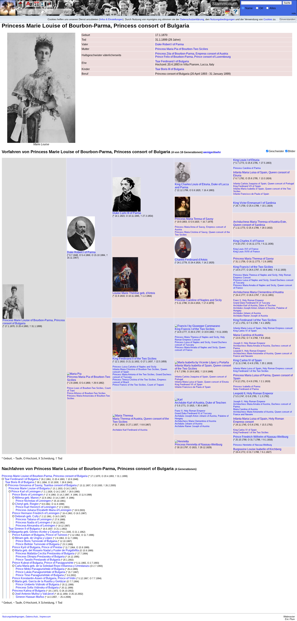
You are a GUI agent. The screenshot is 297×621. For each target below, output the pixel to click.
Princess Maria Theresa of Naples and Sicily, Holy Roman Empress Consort (200, 338)
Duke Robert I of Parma (169, 44)
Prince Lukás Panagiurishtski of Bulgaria (40, 572)
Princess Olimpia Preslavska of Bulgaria (40, 556)
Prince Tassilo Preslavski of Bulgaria (38, 559)
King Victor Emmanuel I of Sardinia (254, 202)
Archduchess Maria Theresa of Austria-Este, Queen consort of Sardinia (260, 223)
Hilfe (294, 13)
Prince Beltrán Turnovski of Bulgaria (37, 544)
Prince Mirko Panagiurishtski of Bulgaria (40, 568)
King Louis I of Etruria (246, 160)
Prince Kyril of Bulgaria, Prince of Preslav (37, 547)
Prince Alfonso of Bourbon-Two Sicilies (86, 393)
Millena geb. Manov (27, 497)
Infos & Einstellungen (111, 19)
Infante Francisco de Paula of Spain (251, 194)
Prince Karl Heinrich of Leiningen (36, 507)
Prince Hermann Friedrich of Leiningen (35, 513)
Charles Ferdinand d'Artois (191, 259)
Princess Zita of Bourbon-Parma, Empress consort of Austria (191, 53)
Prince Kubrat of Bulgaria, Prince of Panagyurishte (42, 562)
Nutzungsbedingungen (222, 19)
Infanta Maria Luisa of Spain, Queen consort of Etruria (202, 382)
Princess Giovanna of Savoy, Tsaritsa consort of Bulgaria (42, 485)
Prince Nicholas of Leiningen (33, 500)
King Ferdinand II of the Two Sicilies (134, 358)
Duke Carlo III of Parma (127, 213)
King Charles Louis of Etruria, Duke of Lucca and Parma (202, 186)
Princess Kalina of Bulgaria (28, 590)
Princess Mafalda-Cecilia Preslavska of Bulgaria (45, 553)
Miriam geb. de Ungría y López (33, 537)
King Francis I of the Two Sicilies (253, 266)
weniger (208, 152)
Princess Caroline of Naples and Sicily (198, 300)
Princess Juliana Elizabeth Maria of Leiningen (44, 510)
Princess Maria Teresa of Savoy (194, 218)
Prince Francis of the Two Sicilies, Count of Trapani (138, 384)
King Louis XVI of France (245, 249)
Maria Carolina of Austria (248, 335)
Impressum (45, 616)
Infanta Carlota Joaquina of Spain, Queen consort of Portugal (263, 183)
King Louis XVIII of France (246, 251)
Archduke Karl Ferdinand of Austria (130, 430)
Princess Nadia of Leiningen (33, 522)
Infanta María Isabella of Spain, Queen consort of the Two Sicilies (203, 367)
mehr (217, 152)
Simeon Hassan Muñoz (30, 596)
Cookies (267, 19)
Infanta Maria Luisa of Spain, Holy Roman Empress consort (263, 328)
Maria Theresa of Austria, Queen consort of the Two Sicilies (141, 420)
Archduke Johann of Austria (247, 313)
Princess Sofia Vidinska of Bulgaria (37, 587)
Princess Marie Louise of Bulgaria (29, 488)
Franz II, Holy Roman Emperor (248, 300)
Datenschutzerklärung (192, 19)
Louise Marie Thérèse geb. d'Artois (134, 293)
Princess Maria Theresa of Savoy (253, 258)
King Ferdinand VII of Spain (247, 186)
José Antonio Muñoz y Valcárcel (34, 593)
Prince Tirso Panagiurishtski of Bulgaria (40, 575)
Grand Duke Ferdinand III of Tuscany (251, 303)
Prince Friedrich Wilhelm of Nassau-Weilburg (260, 436)
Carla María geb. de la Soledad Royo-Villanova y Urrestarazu (52, 565)
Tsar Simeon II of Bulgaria (24, 528)
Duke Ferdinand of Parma (246, 389)
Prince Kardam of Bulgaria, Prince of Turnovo (39, 534)
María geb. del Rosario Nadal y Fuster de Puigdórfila (47, 550)
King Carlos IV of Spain (245, 330)
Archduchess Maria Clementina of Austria (258, 292)
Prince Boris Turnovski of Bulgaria (36, 541)
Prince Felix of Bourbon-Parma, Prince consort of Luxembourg (193, 56)
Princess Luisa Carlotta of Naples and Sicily (134, 366)
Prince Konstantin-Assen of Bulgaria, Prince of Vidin (44, 578)
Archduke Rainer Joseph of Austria (250, 315)
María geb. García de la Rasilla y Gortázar (40, 581)
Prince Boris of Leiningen (27, 494)
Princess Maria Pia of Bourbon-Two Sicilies (181, 49)
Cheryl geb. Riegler (27, 503)
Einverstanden (287, 19)
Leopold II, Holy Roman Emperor (249, 351)
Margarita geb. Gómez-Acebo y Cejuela (35, 531)
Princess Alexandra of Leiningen (35, 525)
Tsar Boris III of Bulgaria (169, 69)
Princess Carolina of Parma (247, 168)
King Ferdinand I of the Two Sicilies (254, 320)
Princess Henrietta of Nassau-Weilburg (198, 444)
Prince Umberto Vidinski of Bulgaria (37, 584)
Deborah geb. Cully (27, 516)
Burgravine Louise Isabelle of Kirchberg (257, 449)
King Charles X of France (248, 240)
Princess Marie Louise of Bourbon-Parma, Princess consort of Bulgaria (34, 322)
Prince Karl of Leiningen (26, 491)
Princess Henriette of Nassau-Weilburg (252, 445)
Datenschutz (32, 616)
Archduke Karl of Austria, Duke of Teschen (254, 305)
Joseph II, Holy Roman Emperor (249, 343)
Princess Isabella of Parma (246, 386)
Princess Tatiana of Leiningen (34, 519)
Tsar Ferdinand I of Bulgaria (172, 61)
